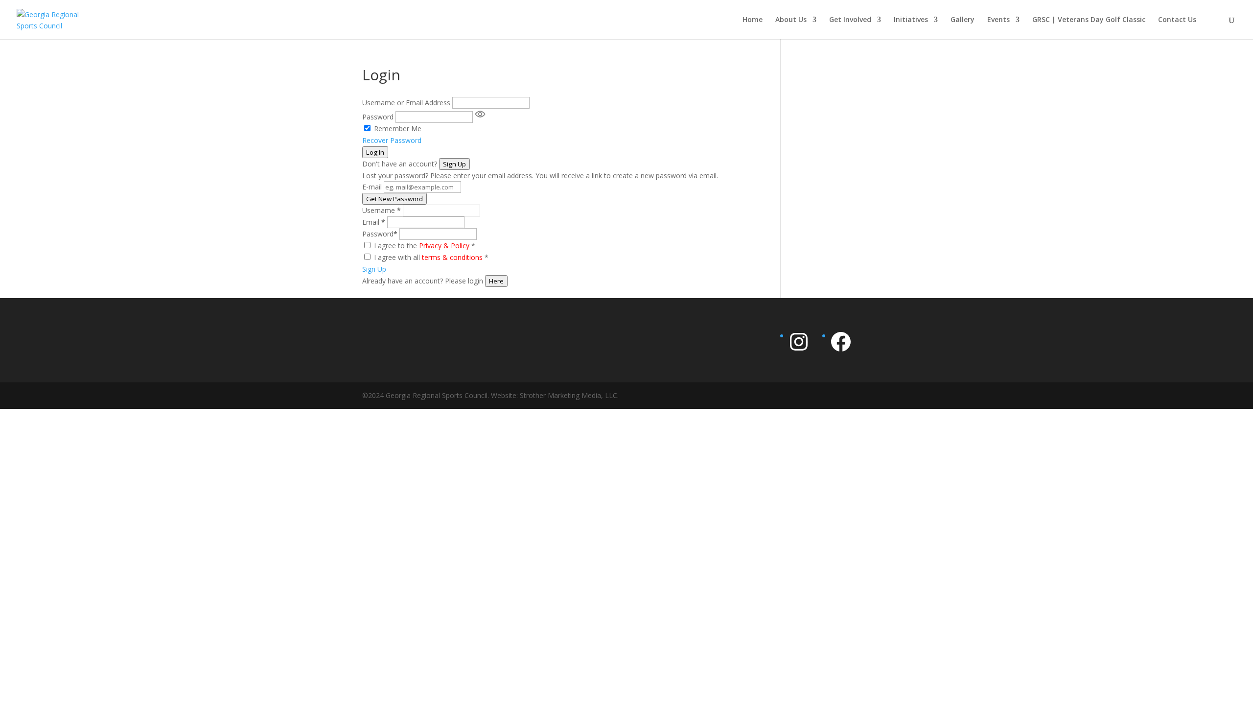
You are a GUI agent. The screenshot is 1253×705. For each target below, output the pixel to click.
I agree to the (424, 245)
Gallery (963, 20)
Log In (375, 152)
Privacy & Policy (444, 245)
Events (998, 20)
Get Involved (850, 20)
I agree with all (431, 257)
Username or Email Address (406, 102)
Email (373, 222)
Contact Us (1177, 20)
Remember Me (397, 128)
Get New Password (394, 198)
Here (496, 281)
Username (381, 210)
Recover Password (391, 140)
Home (753, 20)
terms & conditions (452, 257)
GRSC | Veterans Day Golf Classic (1088, 20)
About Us (791, 20)
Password (378, 116)
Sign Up (454, 164)
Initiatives (911, 20)
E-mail (372, 186)
